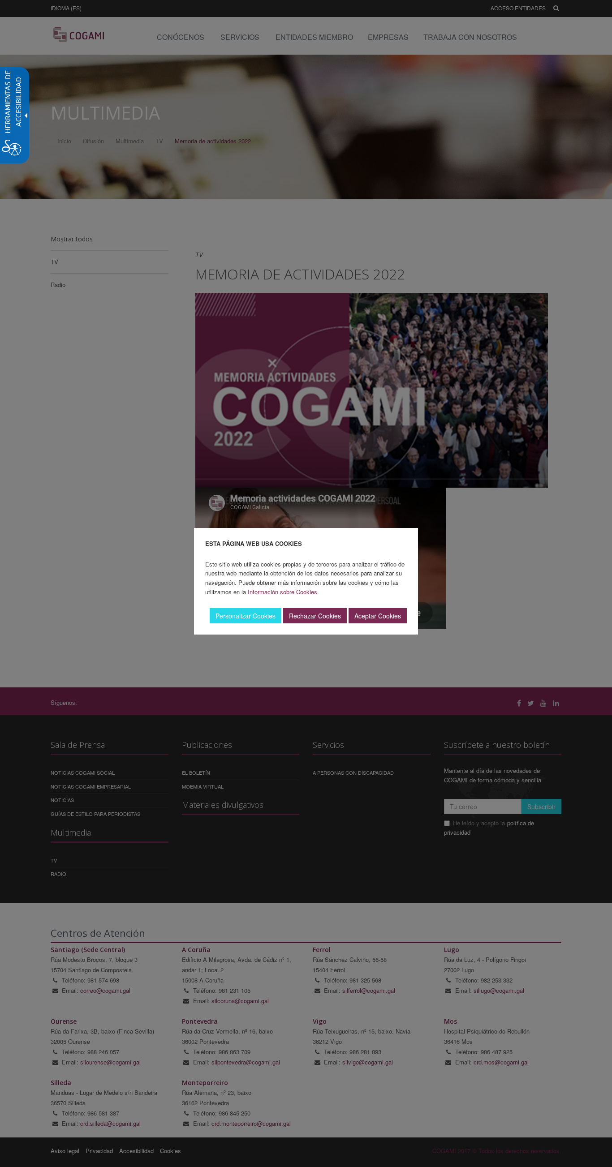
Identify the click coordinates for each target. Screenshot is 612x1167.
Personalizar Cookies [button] (245, 615)
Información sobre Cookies (282, 592)
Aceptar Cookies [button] (377, 615)
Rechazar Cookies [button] (315, 615)
